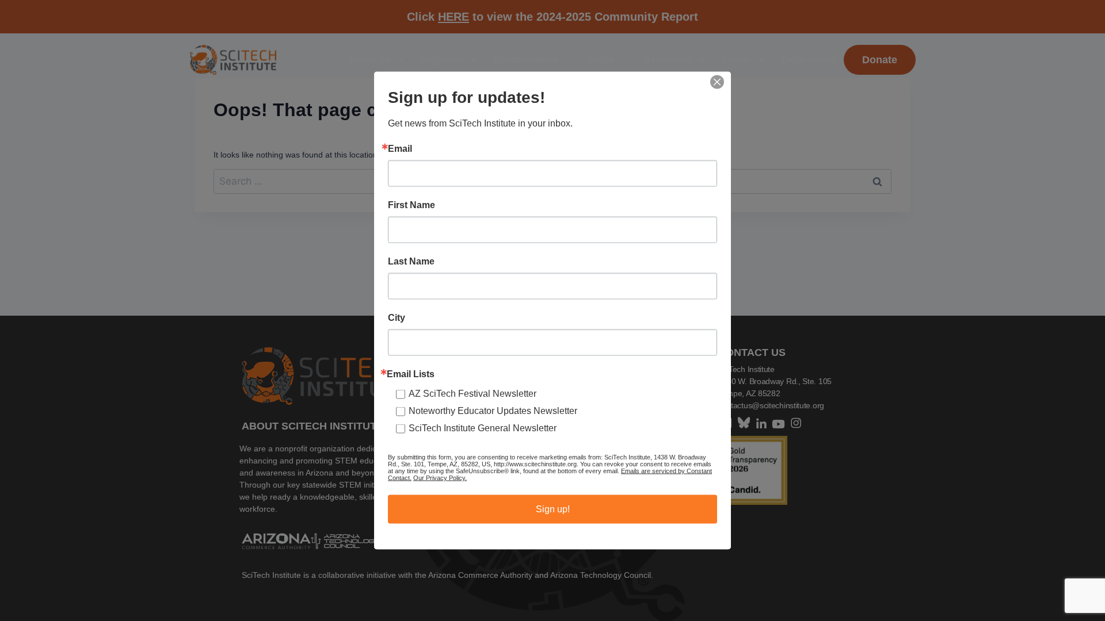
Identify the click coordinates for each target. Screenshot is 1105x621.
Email (400, 149)
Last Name (411, 261)
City (396, 318)
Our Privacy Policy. (440, 477)
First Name (411, 205)
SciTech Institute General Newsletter (483, 428)
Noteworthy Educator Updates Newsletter (493, 411)
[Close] (717, 82)
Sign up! (553, 509)
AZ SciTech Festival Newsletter (472, 393)
